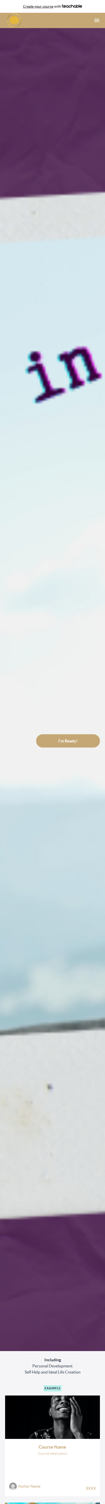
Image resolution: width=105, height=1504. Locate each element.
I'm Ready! (68, 741)
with (42, 6)
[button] (97, 20)
